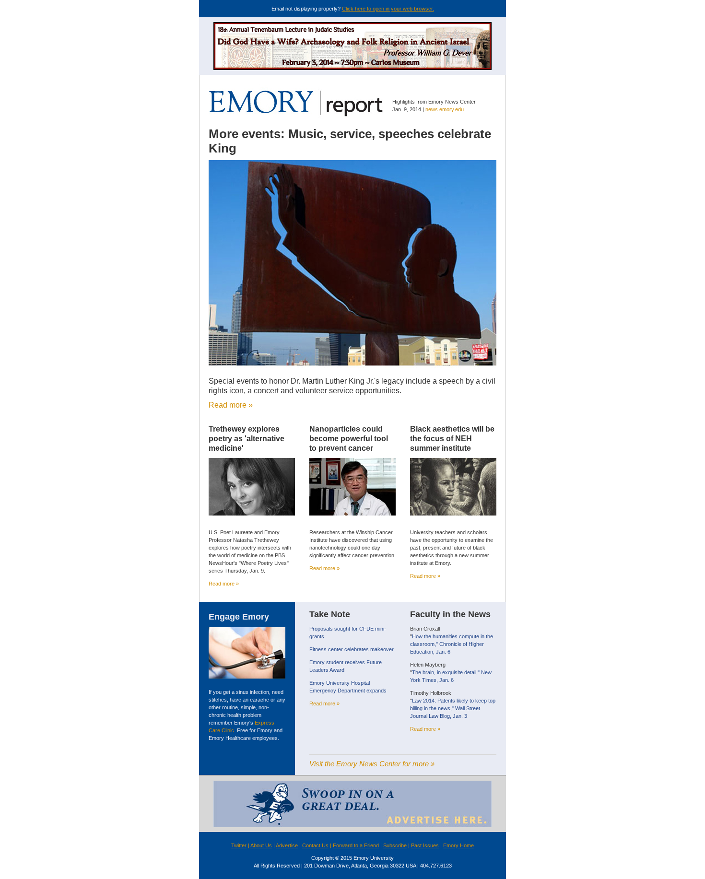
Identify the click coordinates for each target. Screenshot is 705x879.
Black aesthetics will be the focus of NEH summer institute (452, 438)
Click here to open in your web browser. (388, 9)
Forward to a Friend (356, 845)
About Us (261, 845)
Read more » (231, 405)
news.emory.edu (444, 109)
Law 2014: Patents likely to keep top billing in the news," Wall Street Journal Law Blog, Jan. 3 (452, 708)
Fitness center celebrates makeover (351, 649)
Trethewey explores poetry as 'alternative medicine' (246, 438)
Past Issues (425, 845)
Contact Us (315, 845)
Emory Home (458, 845)
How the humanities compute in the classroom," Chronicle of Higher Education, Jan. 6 (451, 644)
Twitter (239, 845)
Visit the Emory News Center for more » (372, 764)
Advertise (287, 845)
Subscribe (395, 845)
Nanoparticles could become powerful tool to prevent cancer (348, 438)
